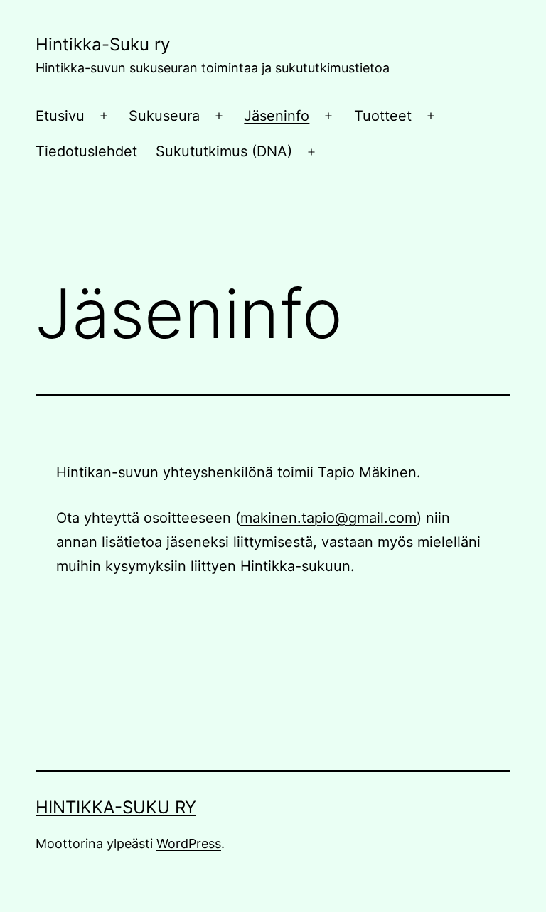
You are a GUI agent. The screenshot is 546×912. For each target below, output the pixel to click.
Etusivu (60, 115)
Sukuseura (164, 115)
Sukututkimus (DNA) (224, 151)
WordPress (188, 843)
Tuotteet (383, 115)
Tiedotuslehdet (86, 151)
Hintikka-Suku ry (103, 44)
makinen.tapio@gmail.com (328, 517)
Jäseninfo (276, 115)
